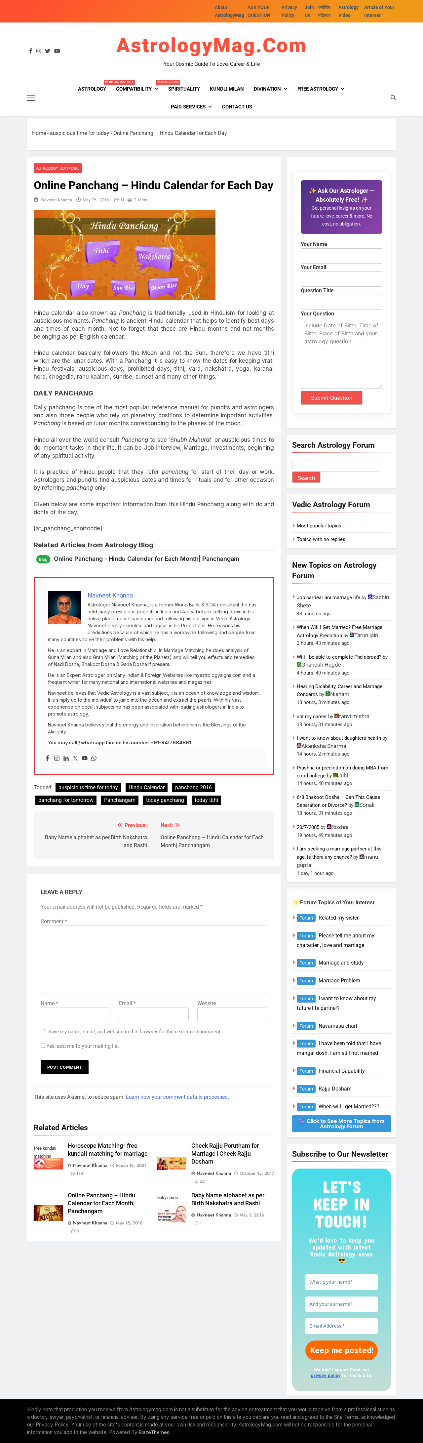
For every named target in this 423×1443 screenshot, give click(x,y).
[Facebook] (48, 758)
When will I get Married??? (349, 1106)
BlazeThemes (154, 1432)
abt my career (312, 717)
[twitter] (47, 51)
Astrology (94, 86)
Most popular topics (319, 526)
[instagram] (38, 51)
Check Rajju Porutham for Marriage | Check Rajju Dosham (225, 1153)
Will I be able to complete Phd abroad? (339, 657)
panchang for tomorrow (66, 800)
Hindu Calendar (147, 787)
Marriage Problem (339, 980)
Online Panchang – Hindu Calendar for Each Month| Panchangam (101, 1203)
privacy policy (325, 1375)
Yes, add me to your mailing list (82, 1046)
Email (127, 1003)
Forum (306, 918)
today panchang (165, 800)
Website (206, 1003)
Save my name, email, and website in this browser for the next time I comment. (135, 1032)
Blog (43, 559)
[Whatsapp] (94, 758)
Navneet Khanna (56, 199)
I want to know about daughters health (339, 738)
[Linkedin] (66, 758)
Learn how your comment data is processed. (177, 1097)
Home (39, 133)
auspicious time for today (79, 133)
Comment (54, 921)
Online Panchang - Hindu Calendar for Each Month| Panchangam (146, 558)
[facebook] (30, 51)
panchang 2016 (193, 787)
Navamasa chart (338, 1026)
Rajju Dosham (335, 1089)
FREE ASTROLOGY (317, 89)
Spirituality (184, 89)
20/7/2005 (308, 827)
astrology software (58, 168)
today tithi (206, 800)
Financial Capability (342, 1071)
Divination (267, 89)
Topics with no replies (321, 539)
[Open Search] (393, 97)
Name (49, 1003)
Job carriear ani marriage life (328, 597)
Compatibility (139, 86)
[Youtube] (85, 758)
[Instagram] (57, 758)
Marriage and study (341, 963)
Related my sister (339, 918)
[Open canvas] (31, 98)
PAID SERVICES (188, 107)
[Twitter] (75, 758)
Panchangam (119, 800)
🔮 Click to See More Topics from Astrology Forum (342, 1124)
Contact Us (237, 107)
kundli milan (227, 89)
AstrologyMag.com (211, 45)
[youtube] (57, 51)
